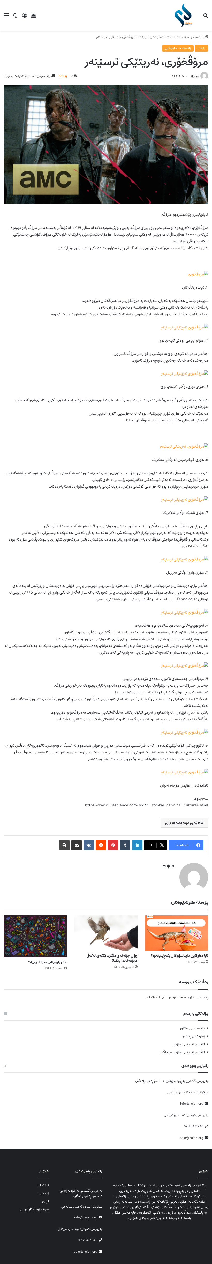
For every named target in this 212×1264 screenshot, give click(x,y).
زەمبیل (44, 1193)
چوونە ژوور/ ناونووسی (34, 1209)
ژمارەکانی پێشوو (193, 1036)
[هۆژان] (185, 15)
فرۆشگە (43, 1185)
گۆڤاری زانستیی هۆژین (189, 1044)
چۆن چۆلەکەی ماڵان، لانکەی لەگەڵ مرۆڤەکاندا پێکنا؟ (112, 958)
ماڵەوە (200, 37)
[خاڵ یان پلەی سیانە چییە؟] (35, 936)
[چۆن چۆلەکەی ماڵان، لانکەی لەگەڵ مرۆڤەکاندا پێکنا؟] (105, 933)
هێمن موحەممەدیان (183, 822)
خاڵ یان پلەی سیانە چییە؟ (47, 962)
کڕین (45, 1201)
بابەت (142, 37)
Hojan (195, 76)
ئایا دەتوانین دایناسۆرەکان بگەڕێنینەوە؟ (179, 956)
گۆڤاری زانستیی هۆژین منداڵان (183, 1052)
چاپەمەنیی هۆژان (192, 1028)
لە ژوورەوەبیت (186, 997)
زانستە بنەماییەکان (163, 37)
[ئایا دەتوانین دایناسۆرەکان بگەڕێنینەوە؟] (176, 933)
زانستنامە (185, 37)
